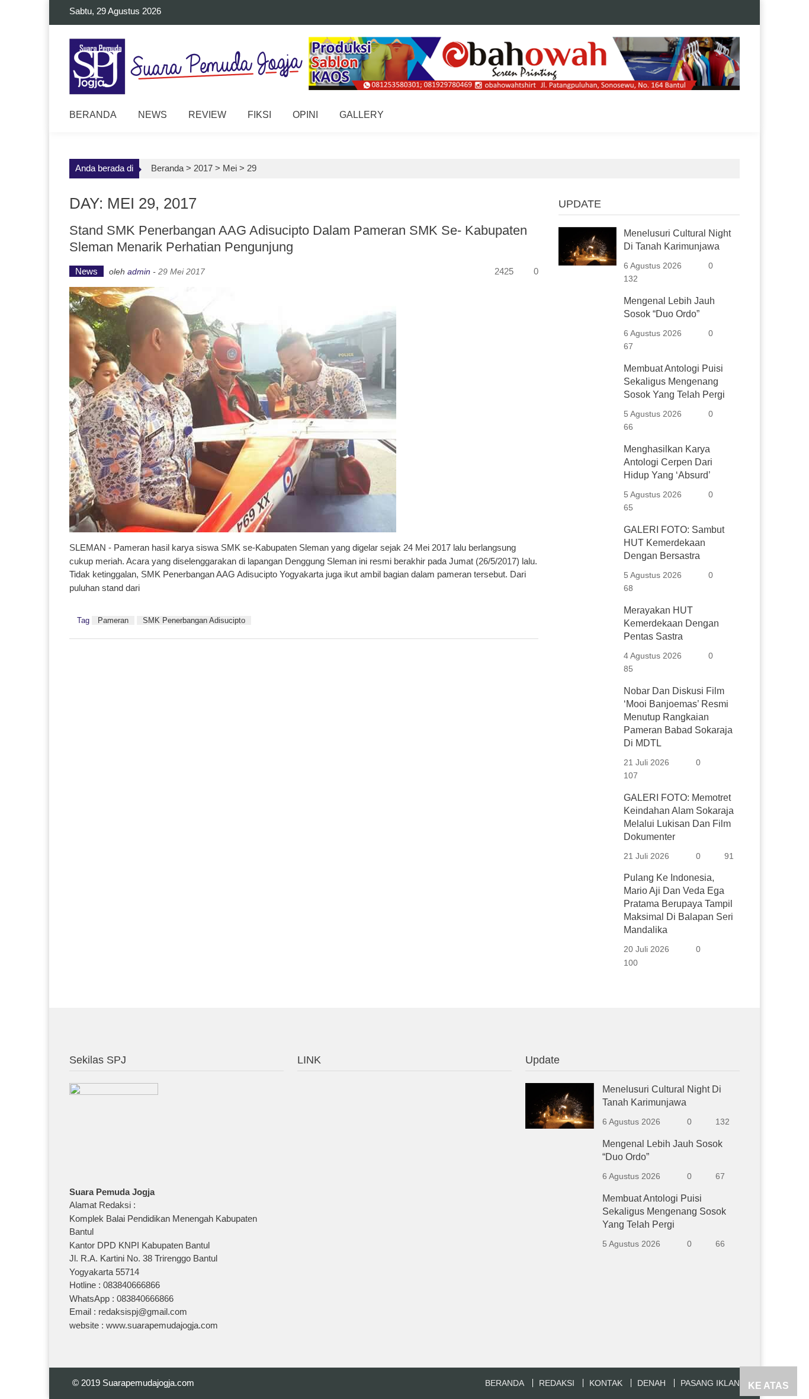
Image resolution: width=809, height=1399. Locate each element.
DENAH (651, 1383)
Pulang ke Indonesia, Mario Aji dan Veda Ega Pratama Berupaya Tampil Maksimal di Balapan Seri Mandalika (678, 904)
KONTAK (605, 1383)
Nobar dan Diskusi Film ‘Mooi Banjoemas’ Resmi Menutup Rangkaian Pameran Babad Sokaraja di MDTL (678, 717)
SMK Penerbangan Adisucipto (194, 620)
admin (138, 271)
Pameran (113, 620)
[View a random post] (721, 116)
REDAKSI (556, 1383)
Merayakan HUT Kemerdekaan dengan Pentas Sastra (671, 623)
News (152, 115)
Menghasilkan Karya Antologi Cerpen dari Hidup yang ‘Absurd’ (668, 462)
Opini (305, 115)
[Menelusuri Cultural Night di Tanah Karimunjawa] (587, 245)
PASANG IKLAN (710, 1383)
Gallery (361, 115)
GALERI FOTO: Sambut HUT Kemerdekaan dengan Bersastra (674, 543)
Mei (230, 168)
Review (207, 115)
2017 (203, 168)
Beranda (93, 115)
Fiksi (259, 115)
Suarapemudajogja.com (148, 1383)
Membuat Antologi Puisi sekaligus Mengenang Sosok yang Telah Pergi (674, 381)
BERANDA (504, 1383)
